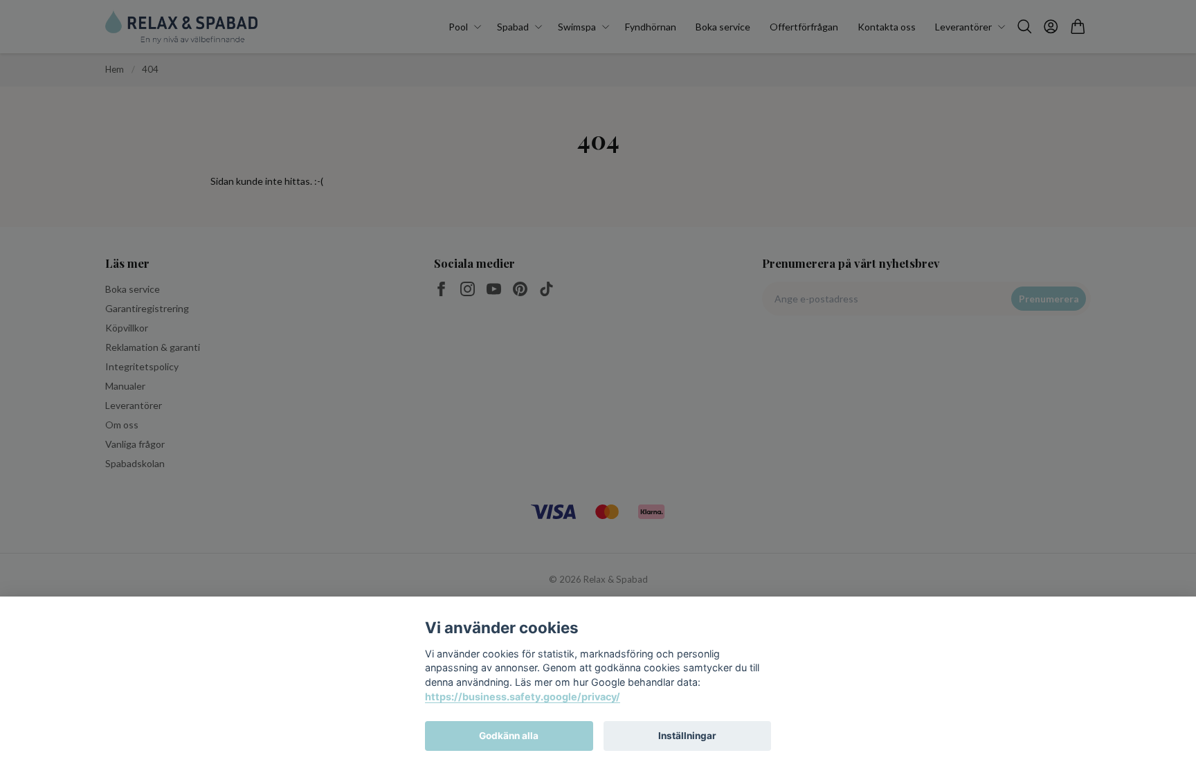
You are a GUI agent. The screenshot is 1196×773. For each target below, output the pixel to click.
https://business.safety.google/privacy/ (522, 696)
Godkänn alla (508, 735)
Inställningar (687, 735)
